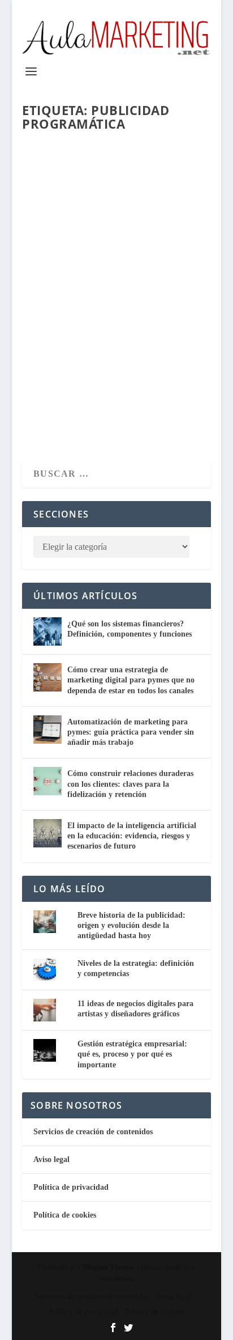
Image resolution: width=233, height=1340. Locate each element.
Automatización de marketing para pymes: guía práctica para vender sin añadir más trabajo (130, 732)
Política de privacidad (71, 1187)
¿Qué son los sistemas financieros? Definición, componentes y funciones (129, 629)
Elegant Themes (109, 1267)
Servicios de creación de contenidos (93, 1131)
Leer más (64, 410)
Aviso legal (51, 1159)
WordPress (116, 1279)
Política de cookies (64, 1215)
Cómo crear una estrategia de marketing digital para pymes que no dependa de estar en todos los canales (131, 679)
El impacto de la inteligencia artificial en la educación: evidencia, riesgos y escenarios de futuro (131, 835)
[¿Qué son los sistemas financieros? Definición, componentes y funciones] (47, 631)
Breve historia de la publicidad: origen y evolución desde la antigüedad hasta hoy (131, 925)
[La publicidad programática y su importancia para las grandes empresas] (116, 196)
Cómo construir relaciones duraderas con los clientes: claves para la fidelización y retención (130, 783)
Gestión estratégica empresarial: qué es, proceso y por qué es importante (132, 1054)
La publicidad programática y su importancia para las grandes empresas (110, 290)
